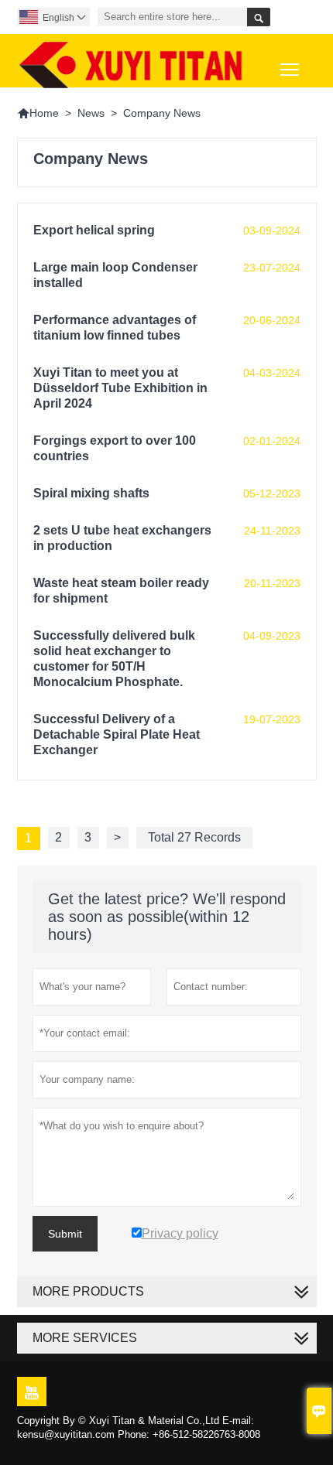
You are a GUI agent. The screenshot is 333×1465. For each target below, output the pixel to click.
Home (38, 113)
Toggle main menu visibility (290, 68)
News (91, 113)
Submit (65, 1234)
